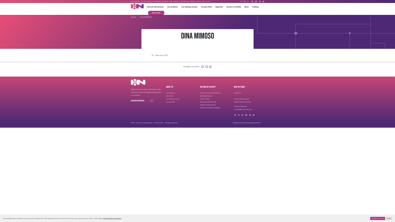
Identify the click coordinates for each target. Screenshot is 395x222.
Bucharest (165, 1)
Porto (208, 1)
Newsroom (169, 96)
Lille (171, 1)
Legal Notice (148, 123)
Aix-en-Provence (147, 1)
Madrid (192, 1)
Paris (203, 1)
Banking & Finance (206, 96)
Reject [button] (389, 218)
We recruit (156, 13)
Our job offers (206, 7)
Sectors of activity (233, 7)
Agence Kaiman (255, 123)
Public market (204, 99)
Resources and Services (208, 102)
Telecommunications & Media (210, 108)
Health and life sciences (208, 105)
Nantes (198, 1)
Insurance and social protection (210, 93)
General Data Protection (112, 218)
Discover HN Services (155, 7)
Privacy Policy (159, 123)
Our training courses (189, 7)
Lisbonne (176, 1)
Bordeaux (157, 1)
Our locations (172, 7)
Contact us (237, 93)
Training (255, 7)
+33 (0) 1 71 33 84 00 (240, 106)
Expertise (219, 7)
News (246, 7)
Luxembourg (185, 1)
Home (133, 17)
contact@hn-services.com (243, 109)
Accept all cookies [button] (377, 218)
